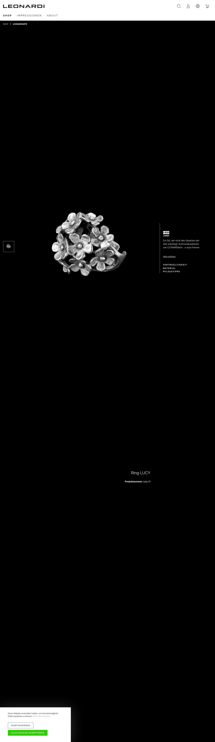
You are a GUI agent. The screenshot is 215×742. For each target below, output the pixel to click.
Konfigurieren (20, 725)
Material (169, 268)
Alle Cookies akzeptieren (27, 733)
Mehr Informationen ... (42, 716)
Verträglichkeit (175, 265)
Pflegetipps (171, 271)
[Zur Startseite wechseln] (23, 6)
